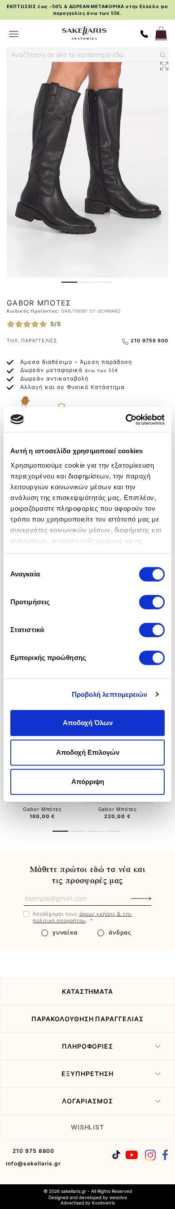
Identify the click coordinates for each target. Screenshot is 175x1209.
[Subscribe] (156, 903)
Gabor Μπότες (42, 809)
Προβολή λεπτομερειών (110, 694)
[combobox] (87, 55)
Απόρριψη (87, 781)
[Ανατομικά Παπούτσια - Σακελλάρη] (84, 33)
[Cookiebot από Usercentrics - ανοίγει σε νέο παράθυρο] (126, 419)
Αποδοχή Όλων (88, 722)
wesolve (118, 1197)
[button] (69, 282)
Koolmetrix (103, 1202)
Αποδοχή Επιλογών (87, 752)
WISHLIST (88, 1127)
